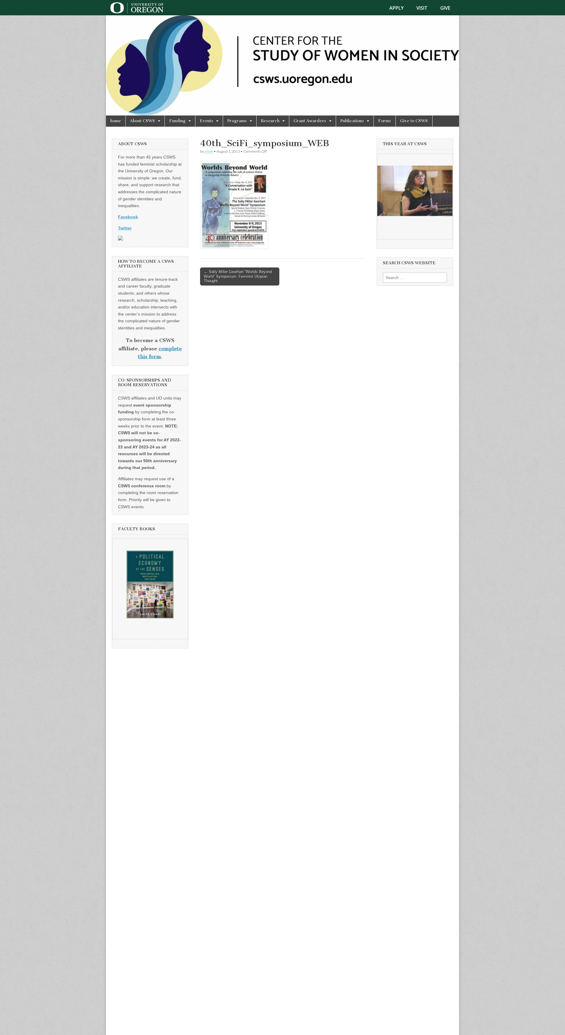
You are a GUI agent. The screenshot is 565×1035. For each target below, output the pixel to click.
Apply (396, 8)
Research (270, 120)
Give (445, 8)
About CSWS (142, 120)
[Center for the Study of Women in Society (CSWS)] (282, 65)
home (115, 120)
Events (206, 120)
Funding (177, 120)
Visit (422, 8)
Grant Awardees (310, 120)
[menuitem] (400, 8)
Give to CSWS (414, 120)
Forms (384, 120)
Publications (352, 120)
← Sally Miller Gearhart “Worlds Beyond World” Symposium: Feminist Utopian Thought (238, 276)
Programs (237, 120)
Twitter (125, 228)
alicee (209, 151)
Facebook (128, 216)
